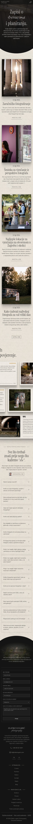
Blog (16, 784)
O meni (16, 768)
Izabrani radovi (16, 799)
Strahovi (16, 793)
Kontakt (16, 778)
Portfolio (16, 771)
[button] (16, 482)
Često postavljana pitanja (16, 809)
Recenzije (16, 805)
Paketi (16, 781)
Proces (16, 796)
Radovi (16, 775)
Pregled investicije (16, 802)
